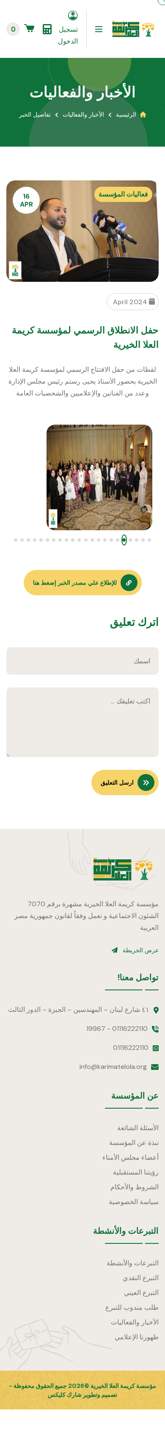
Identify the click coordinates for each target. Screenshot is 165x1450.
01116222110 (130, 1047)
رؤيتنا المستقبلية (136, 1172)
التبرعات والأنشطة (133, 1263)
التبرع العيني (141, 1292)
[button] (149, 539)
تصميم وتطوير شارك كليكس (82, 1394)
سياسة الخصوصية (134, 1201)
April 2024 (131, 301)
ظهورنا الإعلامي (137, 1337)
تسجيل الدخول (68, 35)
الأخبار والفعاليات (83, 114)
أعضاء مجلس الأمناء (130, 1157)
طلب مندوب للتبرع (132, 1307)
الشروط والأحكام (134, 1187)
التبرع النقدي (141, 1277)
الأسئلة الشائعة (138, 1127)
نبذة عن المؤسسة (134, 1142)
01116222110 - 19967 (117, 1028)
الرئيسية (126, 114)
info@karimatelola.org (113, 1066)
